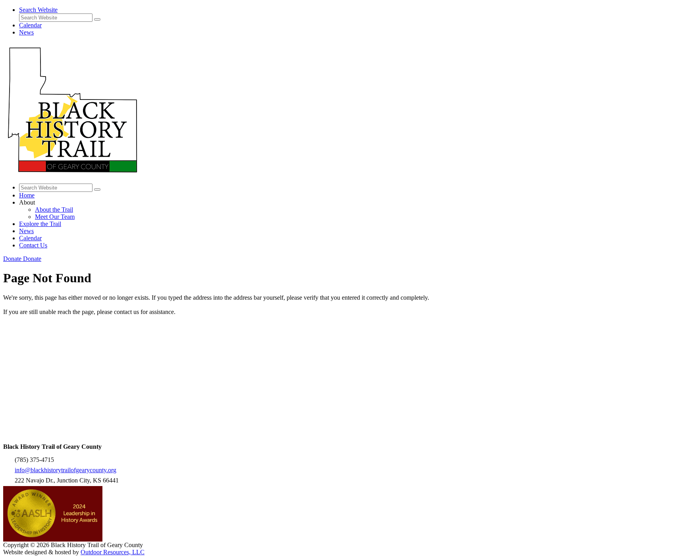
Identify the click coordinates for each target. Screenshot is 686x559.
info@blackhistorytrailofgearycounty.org (65, 470)
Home (27, 195)
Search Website (38, 9)
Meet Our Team (55, 216)
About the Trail (54, 209)
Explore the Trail (40, 223)
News (26, 32)
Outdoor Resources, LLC (113, 552)
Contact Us (33, 245)
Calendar (30, 25)
